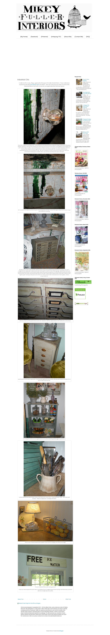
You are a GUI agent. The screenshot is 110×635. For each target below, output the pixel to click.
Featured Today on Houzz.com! (87, 119)
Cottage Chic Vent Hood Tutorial (86, 106)
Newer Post (20, 599)
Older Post (68, 599)
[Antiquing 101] (56, 37)
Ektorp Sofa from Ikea (86, 132)
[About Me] (67, 37)
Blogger (61, 631)
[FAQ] (88, 37)
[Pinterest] (44, 37)
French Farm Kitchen (86, 80)
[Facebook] (34, 37)
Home (44, 599)
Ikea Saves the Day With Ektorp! (87, 93)
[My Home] (24, 37)
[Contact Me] (79, 37)
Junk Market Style (34, 84)
